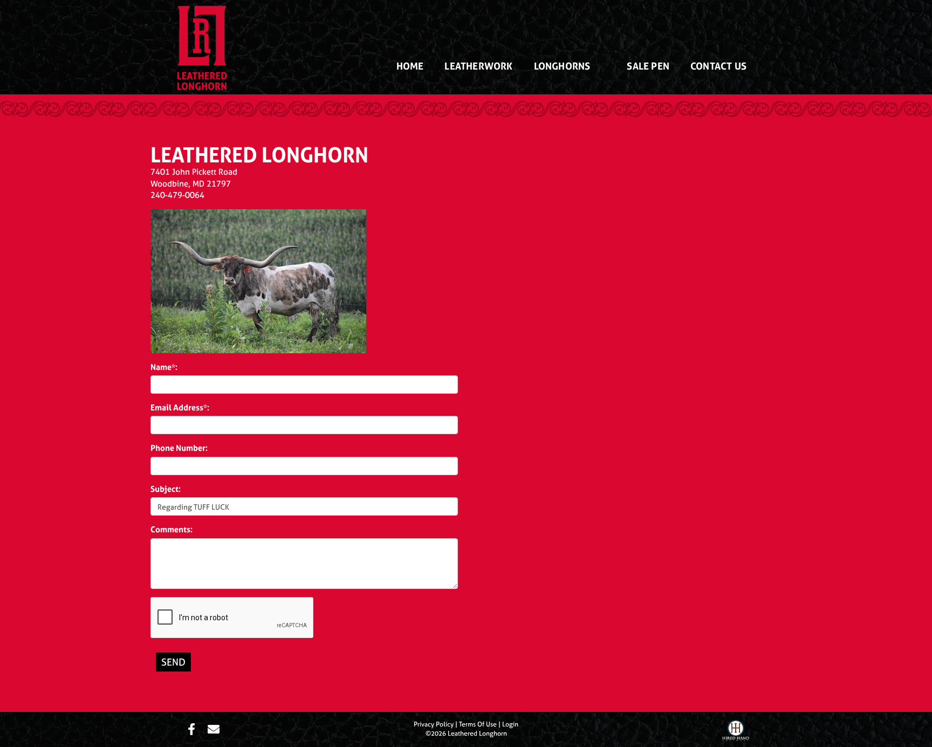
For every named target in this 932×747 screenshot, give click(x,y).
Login (510, 724)
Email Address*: (179, 407)
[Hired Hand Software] (735, 732)
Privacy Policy (434, 724)
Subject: (165, 489)
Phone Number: (179, 448)
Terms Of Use (478, 724)
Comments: (171, 529)
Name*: (163, 367)
